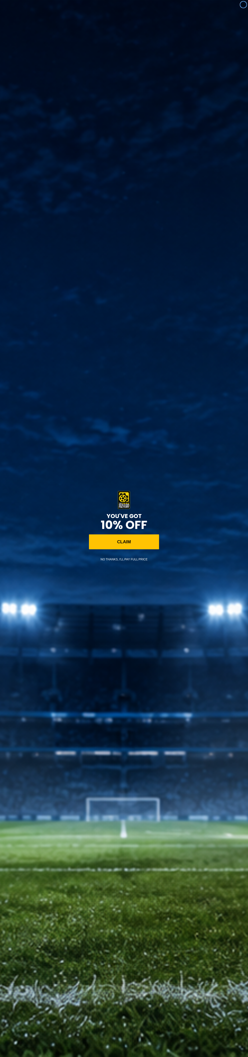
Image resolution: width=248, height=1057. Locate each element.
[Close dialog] (243, 4)
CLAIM (124, 541)
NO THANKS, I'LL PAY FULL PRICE (124, 559)
